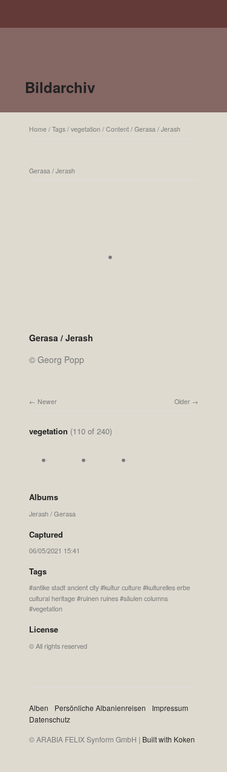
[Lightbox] (114, 322)
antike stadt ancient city (66, 587)
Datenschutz (49, 719)
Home (38, 128)
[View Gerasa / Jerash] (47, 473)
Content (117, 128)
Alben (38, 708)
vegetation (85, 128)
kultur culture (122, 587)
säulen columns (145, 598)
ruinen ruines (99, 598)
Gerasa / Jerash (157, 128)
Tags (58, 128)
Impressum (170, 708)
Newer (47, 401)
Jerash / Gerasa (52, 513)
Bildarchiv (60, 87)
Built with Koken (168, 739)
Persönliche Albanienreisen (100, 708)
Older (182, 401)
